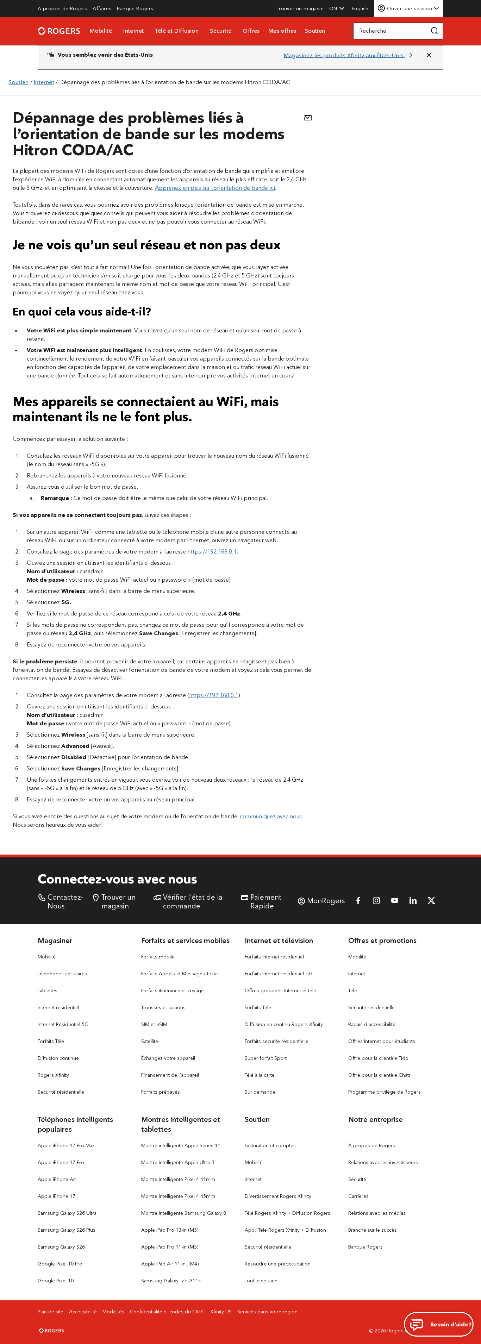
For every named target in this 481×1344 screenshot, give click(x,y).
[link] (62, 8)
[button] (337, 8)
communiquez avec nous (271, 816)
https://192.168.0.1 (212, 551)
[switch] (361, 8)
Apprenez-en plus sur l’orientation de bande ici (215, 188)
